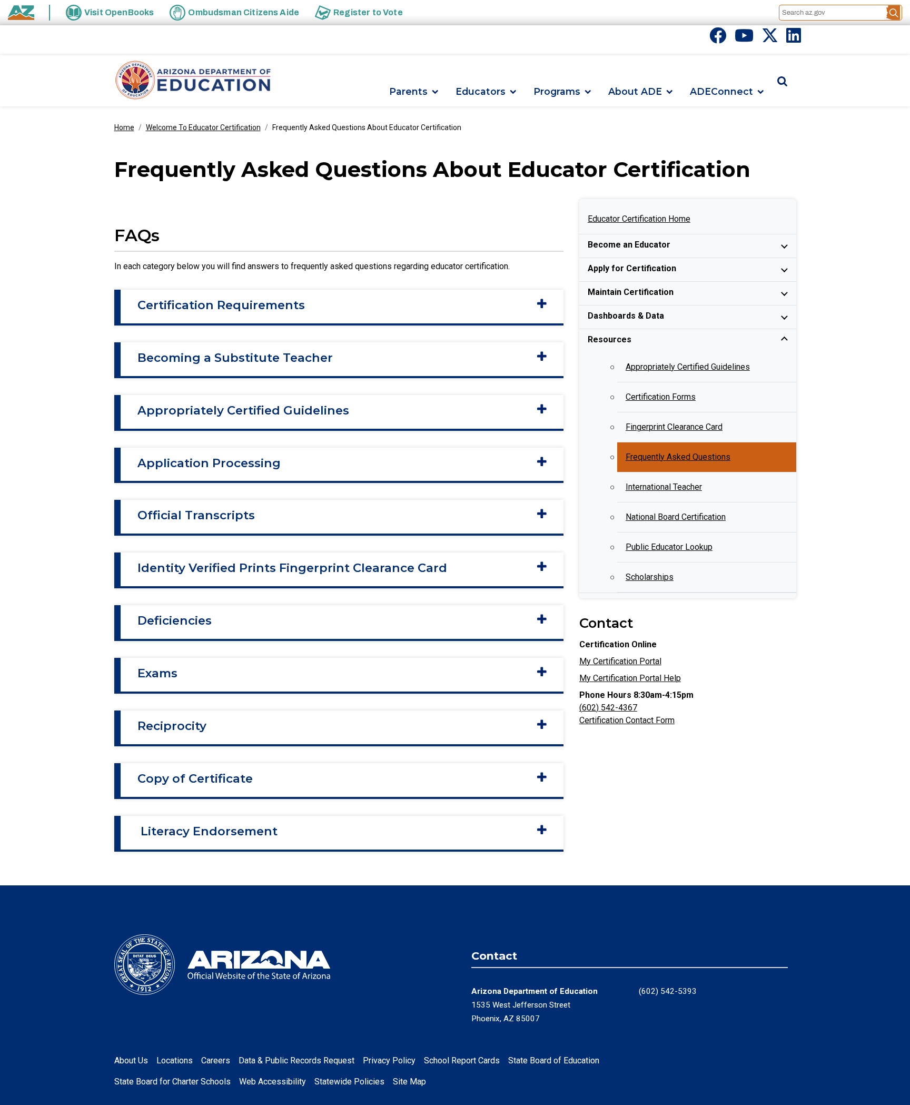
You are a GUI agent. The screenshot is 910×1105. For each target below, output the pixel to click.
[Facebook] (717, 39)
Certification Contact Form (627, 720)
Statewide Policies (349, 1082)
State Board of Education (553, 1060)
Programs (556, 91)
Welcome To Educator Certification (203, 127)
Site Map (409, 1082)
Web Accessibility (272, 1082)
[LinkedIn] (793, 39)
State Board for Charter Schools (172, 1082)
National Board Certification (676, 517)
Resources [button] (609, 339)
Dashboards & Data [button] (626, 316)
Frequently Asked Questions (678, 457)
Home (124, 127)
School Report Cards (462, 1060)
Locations (174, 1060)
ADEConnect (721, 91)
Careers (215, 1060)
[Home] (193, 80)
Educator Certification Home (639, 219)
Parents (408, 91)
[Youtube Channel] (744, 39)
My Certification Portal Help (630, 678)
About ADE (635, 91)
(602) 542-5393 (668, 991)
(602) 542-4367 (608, 708)
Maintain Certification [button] (631, 292)
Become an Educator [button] (629, 245)
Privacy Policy (389, 1060)
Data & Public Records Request (296, 1060)
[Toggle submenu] (784, 246)
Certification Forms (661, 397)
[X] (769, 39)
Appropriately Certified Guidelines (688, 367)
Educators (481, 91)
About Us (131, 1060)
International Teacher (664, 487)
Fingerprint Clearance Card (674, 427)
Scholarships (650, 577)
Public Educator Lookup (669, 547)
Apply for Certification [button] (632, 268)
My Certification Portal (620, 661)
